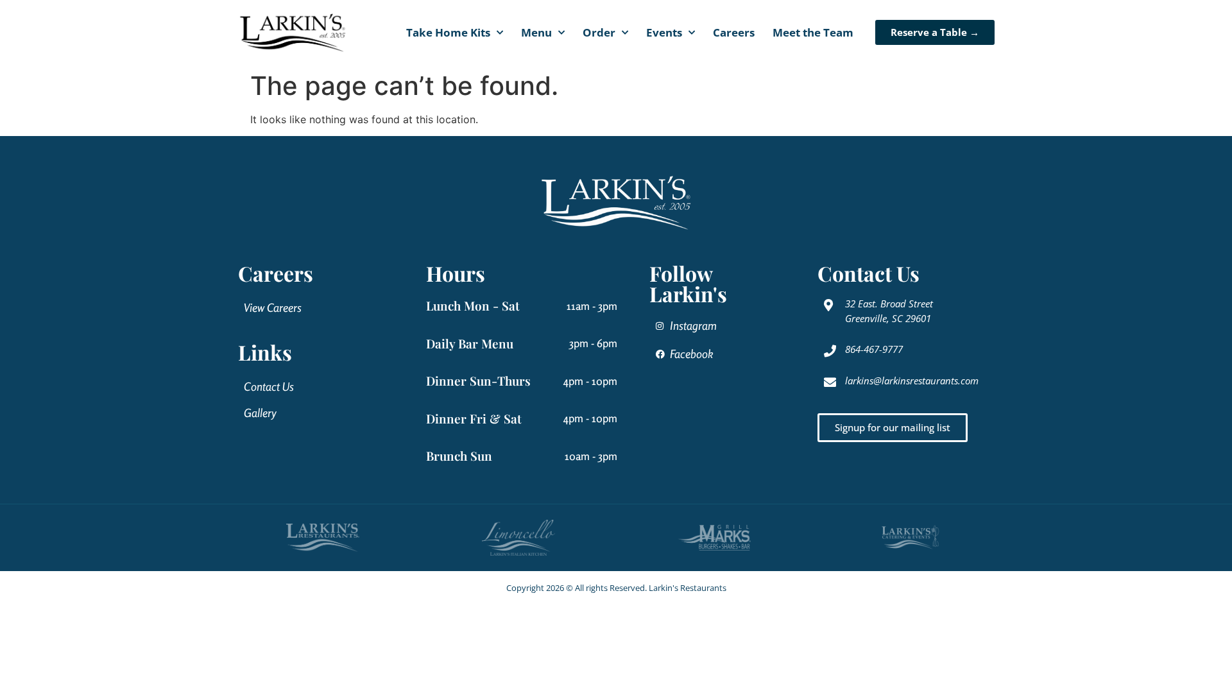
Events (664, 32)
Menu (536, 32)
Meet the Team (813, 32)
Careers (734, 32)
